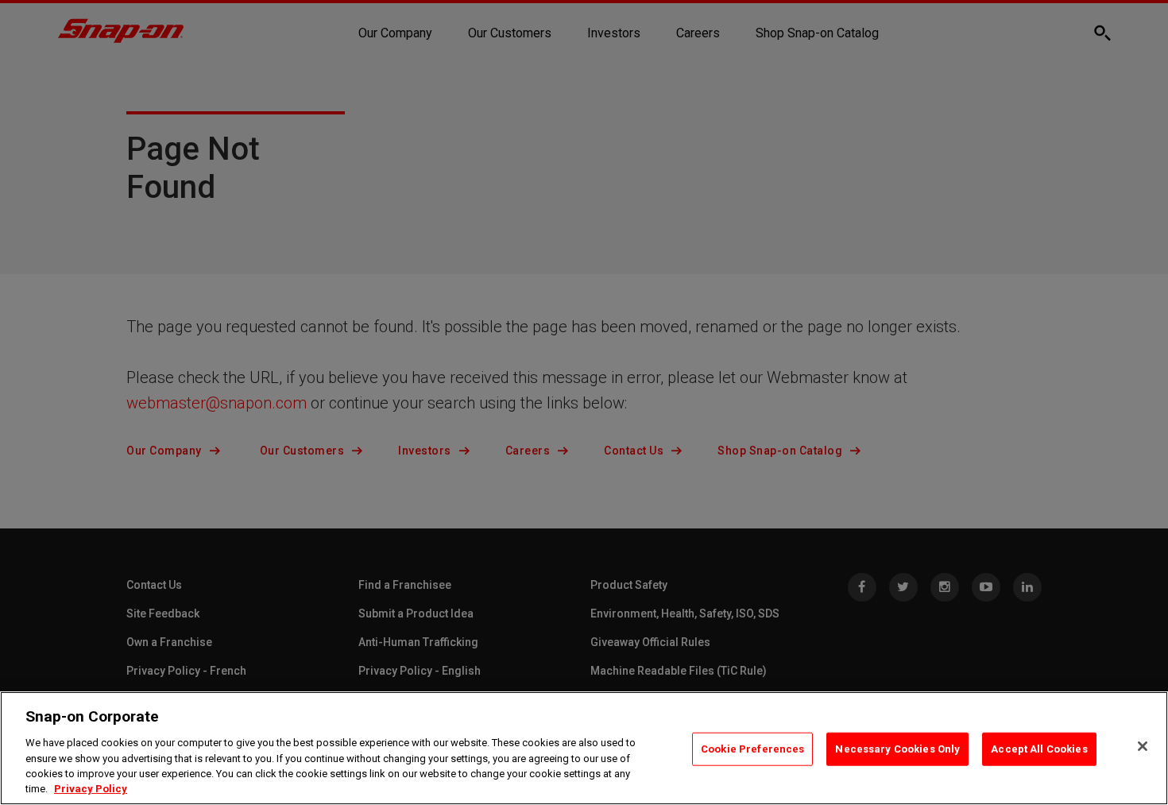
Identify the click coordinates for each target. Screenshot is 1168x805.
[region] (584, 748)
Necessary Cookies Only (897, 749)
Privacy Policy (90, 789)
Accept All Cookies (1039, 749)
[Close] (1142, 746)
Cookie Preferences (752, 749)
